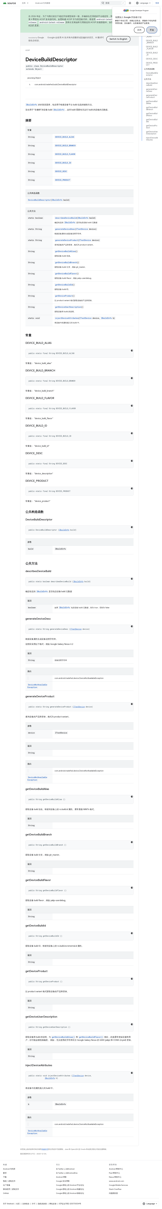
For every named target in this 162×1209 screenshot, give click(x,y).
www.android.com (116, 1181)
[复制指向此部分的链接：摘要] (34, 120)
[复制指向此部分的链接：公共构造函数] (46, 512)
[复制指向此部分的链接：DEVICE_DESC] (45, 453)
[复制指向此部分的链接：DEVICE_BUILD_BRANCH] (57, 370)
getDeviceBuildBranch (66, 262)
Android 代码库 (9, 1169)
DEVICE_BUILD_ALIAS (64, 137)
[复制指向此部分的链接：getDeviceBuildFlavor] (53, 880)
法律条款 (25, 1204)
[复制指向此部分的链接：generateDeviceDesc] (53, 619)
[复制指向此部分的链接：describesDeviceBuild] (53, 571)
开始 (152, 30)
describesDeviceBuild (66, 218)
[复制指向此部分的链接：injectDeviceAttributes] (54, 1065)
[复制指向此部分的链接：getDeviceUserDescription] (59, 1016)
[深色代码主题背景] (131, 350)
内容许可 (45, 1149)
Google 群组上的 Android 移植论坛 (70, 1193)
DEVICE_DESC (61, 171)
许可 (33, 1204)
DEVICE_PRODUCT (62, 180)
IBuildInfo (31, 104)
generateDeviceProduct (66, 240)
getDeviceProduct (64, 296)
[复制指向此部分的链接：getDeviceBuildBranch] (54, 834)
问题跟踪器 (113, 1193)
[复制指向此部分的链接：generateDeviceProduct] (56, 696)
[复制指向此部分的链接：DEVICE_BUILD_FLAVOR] (56, 398)
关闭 (139, 30)
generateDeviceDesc (65, 229)
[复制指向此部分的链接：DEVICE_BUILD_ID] (49, 425)
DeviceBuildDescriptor (39, 200)
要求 (5, 1173)
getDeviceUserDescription (68, 307)
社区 (18, 1204)
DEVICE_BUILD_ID (63, 163)
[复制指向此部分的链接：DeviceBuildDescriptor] (54, 519)
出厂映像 (6, 1185)
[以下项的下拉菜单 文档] (28, 3)
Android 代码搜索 (42, 3)
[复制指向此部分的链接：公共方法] (40, 563)
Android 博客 (61, 1177)
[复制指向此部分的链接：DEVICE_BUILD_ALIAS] (54, 343)
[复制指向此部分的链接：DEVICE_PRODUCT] (50, 481)
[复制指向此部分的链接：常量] (34, 335)
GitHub (6, 1193)
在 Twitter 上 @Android (65, 1169)
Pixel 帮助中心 (114, 1173)
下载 (5, 1177)
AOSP (27, 50)
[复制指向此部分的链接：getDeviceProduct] (50, 971)
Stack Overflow (115, 1189)
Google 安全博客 (63, 1181)
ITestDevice (82, 229)
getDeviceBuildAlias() (63, 1037)
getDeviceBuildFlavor (66, 273)
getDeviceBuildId (64, 284)
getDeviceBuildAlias (65, 251)
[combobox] (113, 3)
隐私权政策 (42, 1204)
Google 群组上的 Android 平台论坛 (70, 1185)
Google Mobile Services (118, 1185)
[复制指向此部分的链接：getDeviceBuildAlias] (51, 789)
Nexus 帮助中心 (115, 1177)
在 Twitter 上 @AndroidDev (67, 1173)
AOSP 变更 (33, 25)
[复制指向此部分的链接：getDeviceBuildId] (48, 925)
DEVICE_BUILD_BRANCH (65, 145)
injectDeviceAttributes (66, 318)
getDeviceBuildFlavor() (91, 1037)
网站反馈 (52, 1204)
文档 (24, 3)
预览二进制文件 (9, 1181)
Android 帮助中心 (116, 1169)
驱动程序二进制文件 (11, 1189)
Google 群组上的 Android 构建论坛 (70, 1189)
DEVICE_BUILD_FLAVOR (65, 154)
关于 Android (8, 1204)
